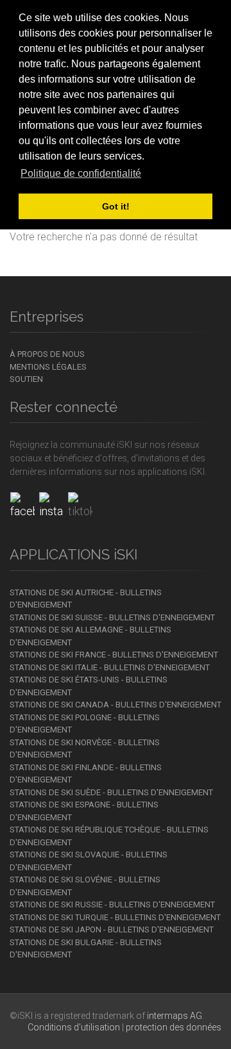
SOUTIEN (26, 379)
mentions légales (48, 367)
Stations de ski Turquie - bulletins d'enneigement (115, 917)
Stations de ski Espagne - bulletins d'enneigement (84, 811)
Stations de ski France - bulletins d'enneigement (114, 654)
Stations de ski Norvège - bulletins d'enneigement (85, 749)
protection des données (173, 1027)
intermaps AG (174, 1016)
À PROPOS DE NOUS (47, 354)
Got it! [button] (116, 206)
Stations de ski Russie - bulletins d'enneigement (112, 904)
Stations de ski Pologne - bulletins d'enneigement (85, 724)
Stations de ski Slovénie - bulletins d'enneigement (85, 886)
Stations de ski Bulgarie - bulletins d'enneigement (86, 948)
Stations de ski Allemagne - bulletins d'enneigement (90, 636)
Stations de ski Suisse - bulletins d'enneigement (112, 617)
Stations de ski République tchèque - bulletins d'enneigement (109, 836)
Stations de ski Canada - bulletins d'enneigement (115, 704)
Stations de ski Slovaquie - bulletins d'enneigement (88, 861)
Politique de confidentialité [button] (81, 173)
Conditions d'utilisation (74, 1027)
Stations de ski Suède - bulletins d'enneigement (111, 792)
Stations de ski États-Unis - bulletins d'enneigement (88, 686)
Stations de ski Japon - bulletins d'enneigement (112, 929)
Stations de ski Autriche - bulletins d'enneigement (86, 599)
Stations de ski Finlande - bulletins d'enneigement (86, 774)
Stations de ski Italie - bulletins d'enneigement (110, 667)
